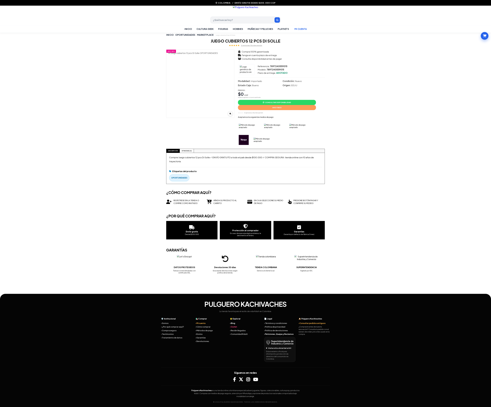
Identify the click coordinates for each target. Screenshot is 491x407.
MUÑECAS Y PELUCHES (260, 29)
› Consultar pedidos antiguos (312, 323)
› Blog (232, 323)
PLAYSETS (283, 29)
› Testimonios (167, 334)
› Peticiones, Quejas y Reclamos (279, 334)
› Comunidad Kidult (239, 334)
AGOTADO (277, 108)
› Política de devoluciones (276, 330)
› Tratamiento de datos (171, 337)
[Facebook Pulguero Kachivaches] (234, 379)
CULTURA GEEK (205, 29)
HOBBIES (238, 29)
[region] (200, 84)
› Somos (165, 323)
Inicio (188, 29)
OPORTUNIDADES (185, 34)
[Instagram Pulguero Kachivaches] (248, 379)
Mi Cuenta (300, 29)
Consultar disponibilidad (278, 102)
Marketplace (205, 34)
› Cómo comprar (203, 327)
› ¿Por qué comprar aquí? (172, 327)
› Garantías (201, 337)
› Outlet (233, 327)
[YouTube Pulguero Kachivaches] (255, 379)
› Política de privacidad (274, 327)
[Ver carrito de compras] (484, 36)
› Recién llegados (238, 330)
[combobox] (245, 20)
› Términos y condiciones (275, 323)
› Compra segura (168, 330)
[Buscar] (277, 20)
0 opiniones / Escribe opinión (251, 45)
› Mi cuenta (200, 323)
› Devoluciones (202, 341)
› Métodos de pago (204, 330)
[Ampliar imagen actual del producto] (230, 113)
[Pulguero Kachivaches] (245, 11)
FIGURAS (223, 29)
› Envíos (199, 334)
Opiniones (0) (187, 151)
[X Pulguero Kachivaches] (241, 379)
